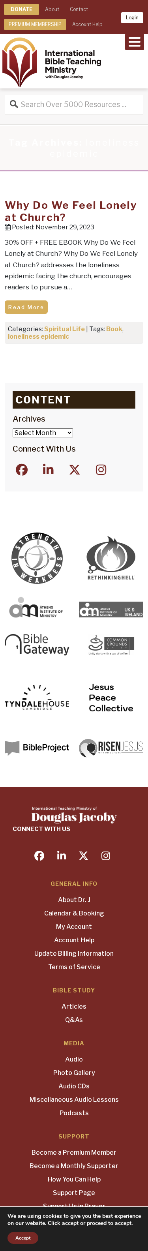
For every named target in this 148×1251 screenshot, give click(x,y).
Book (114, 329)
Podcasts (74, 1113)
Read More (26, 307)
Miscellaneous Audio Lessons (74, 1099)
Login (132, 18)
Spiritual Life (64, 329)
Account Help (87, 24)
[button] (135, 41)
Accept (22, 1238)
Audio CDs (74, 1086)
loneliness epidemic (38, 336)
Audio (74, 1059)
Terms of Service (74, 967)
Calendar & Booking (74, 913)
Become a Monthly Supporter (74, 1166)
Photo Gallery (74, 1073)
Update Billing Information (74, 953)
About (52, 9)
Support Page (74, 1193)
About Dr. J (74, 900)
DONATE (21, 9)
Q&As (74, 1020)
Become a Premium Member (74, 1152)
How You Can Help (74, 1179)
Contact (79, 9)
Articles (74, 1006)
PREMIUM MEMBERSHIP (35, 24)
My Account (74, 926)
